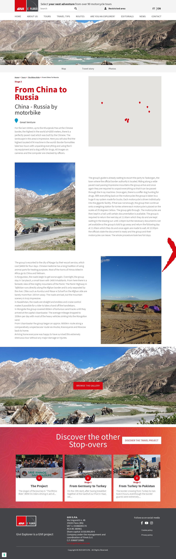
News (142, 16)
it (153, 8)
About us (32, 16)
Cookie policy (147, 530)
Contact (156, 16)
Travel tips (63, 16)
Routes (80, 16)
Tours (47, 16)
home (17, 77)
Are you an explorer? (102, 16)
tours (23, 77)
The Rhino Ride (34, 77)
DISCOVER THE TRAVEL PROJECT (141, 440)
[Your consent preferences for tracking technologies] (4, 555)
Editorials (127, 16)
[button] (128, 122)
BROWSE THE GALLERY (88, 385)
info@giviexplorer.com (78, 543)
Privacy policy (147, 535)
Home (18, 16)
